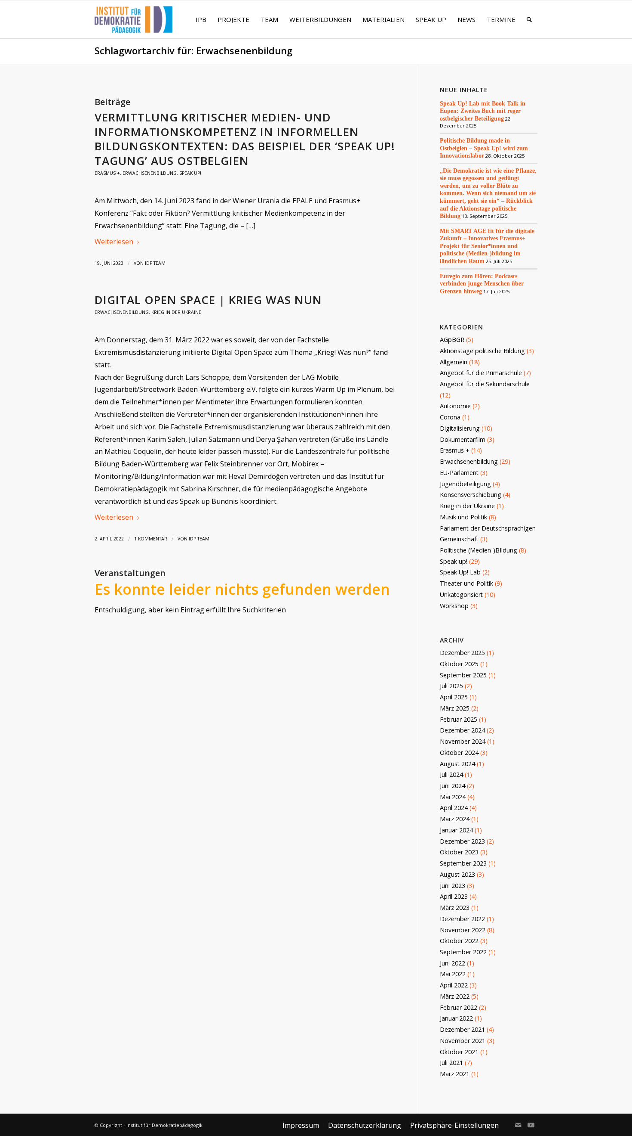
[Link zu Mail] (518, 1124)
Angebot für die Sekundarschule (485, 384)
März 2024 (454, 819)
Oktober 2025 (459, 664)
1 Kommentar (150, 539)
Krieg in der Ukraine (176, 312)
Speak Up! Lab (460, 572)
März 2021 (454, 1074)
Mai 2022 (453, 974)
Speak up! (190, 173)
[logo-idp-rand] (133, 24)
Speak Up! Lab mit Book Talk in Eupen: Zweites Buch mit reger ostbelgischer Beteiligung (482, 111)
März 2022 (454, 996)
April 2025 (454, 697)
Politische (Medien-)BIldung (478, 550)
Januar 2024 (456, 830)
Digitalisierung (460, 428)
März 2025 (454, 708)
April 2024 (454, 808)
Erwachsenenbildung (150, 173)
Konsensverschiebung (470, 494)
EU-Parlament (459, 473)
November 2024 (462, 741)
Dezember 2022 (462, 919)
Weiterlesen (114, 241)
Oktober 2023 (459, 852)
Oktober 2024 (459, 752)
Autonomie (455, 406)
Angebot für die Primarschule (481, 373)
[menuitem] (201, 19)
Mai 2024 (453, 797)
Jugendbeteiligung (465, 484)
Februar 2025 (458, 719)
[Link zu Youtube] (531, 1124)
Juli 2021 (451, 1062)
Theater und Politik (466, 583)
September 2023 (463, 863)
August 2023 (457, 874)
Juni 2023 (452, 885)
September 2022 (463, 952)
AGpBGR (452, 339)
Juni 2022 (452, 963)
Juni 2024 (452, 786)
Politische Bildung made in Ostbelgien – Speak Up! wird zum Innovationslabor (484, 148)
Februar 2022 (458, 1007)
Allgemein (453, 362)
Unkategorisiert (461, 594)
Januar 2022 (456, 1018)
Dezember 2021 (462, 1029)
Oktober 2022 (459, 941)
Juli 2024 (451, 774)
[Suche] (529, 19)
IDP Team (155, 263)
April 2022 (454, 985)
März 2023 (454, 907)
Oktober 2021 (459, 1052)
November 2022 (462, 930)
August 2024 (457, 764)
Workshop (454, 606)
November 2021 (462, 1041)
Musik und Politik (463, 517)
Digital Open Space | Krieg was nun (208, 299)
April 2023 (454, 896)
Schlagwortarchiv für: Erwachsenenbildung (193, 50)
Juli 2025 (451, 686)
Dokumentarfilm (462, 439)
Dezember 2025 (462, 653)
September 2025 (463, 675)
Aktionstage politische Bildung (482, 351)
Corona (450, 417)
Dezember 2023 (462, 841)
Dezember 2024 (462, 730)
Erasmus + (107, 173)
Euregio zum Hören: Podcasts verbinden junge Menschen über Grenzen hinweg (482, 284)
